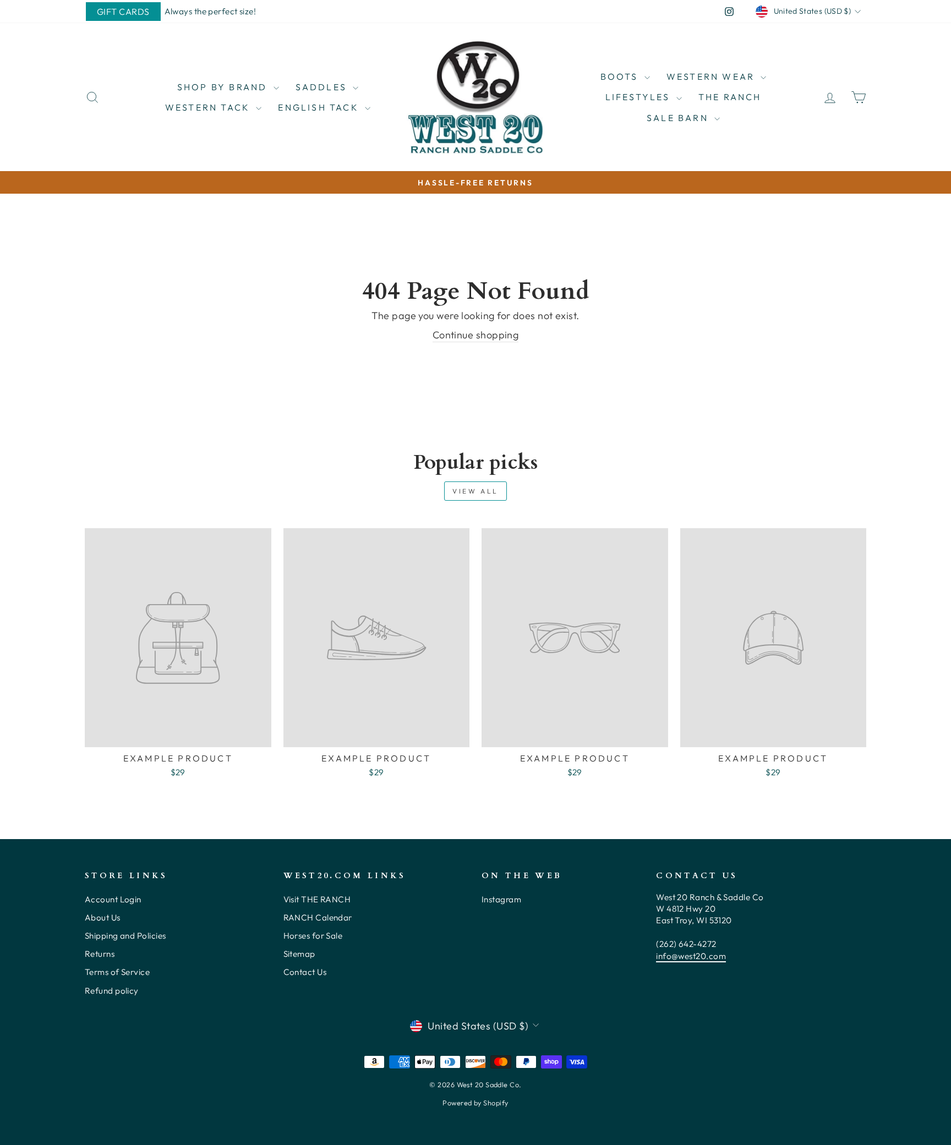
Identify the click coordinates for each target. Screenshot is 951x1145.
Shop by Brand (224, 86)
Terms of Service (117, 972)
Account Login (113, 899)
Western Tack (209, 107)
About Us (103, 917)
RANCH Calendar (317, 917)
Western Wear (712, 76)
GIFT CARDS (123, 11)
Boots (621, 76)
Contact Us (305, 972)
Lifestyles (639, 96)
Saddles (323, 86)
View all (475, 491)
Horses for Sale (313, 935)
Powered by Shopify (475, 1102)
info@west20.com (691, 956)
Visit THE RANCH (317, 899)
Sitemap (299, 954)
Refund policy (112, 990)
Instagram (501, 899)
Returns (99, 954)
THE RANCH (730, 96)
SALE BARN (679, 117)
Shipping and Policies (125, 935)
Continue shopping (476, 334)
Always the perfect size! (210, 11)
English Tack (320, 107)
